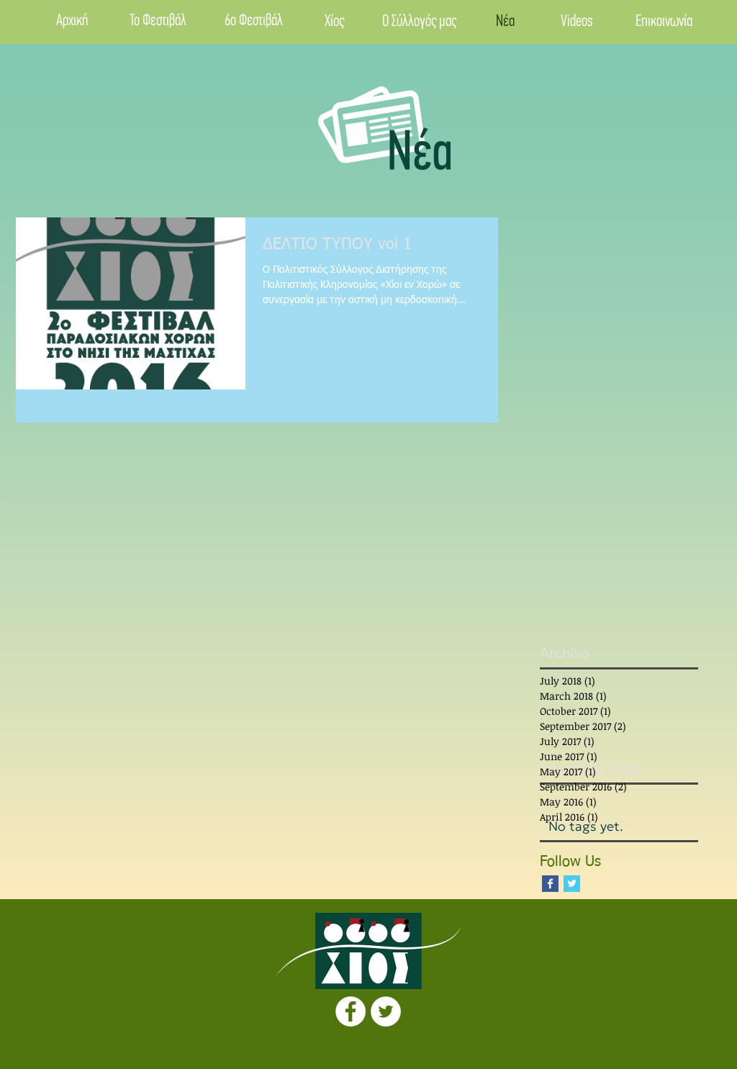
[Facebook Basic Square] (550, 883)
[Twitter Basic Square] (572, 883)
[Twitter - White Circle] (386, 1011)
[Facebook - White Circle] (350, 1011)
